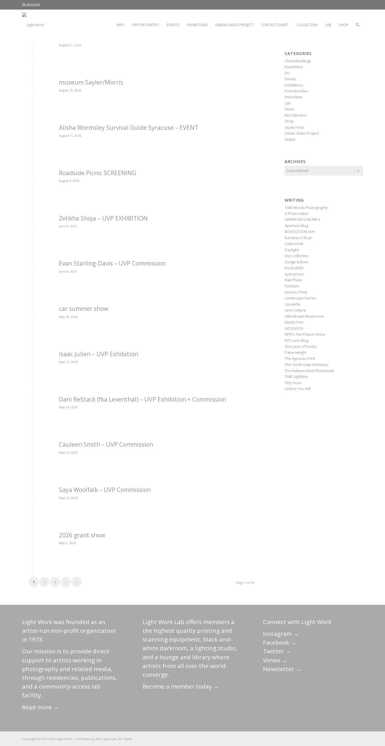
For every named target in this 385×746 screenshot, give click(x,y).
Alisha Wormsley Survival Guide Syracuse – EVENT (128, 128)
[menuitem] (31, 4)
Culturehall (294, 243)
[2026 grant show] (33, 544)
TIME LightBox (296, 376)
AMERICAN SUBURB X (302, 219)
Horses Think (296, 292)
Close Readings (298, 60)
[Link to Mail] (308, 738)
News (289, 109)
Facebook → (280, 642)
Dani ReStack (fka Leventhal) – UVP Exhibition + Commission (142, 399)
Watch (290, 139)
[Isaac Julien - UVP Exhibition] (33, 363)
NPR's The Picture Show (305, 334)
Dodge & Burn (296, 261)
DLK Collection (297, 255)
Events (290, 78)
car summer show (83, 309)
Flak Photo (293, 279)
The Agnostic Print (300, 358)
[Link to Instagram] (333, 738)
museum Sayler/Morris (91, 82)
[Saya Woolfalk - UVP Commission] (33, 499)
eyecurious (294, 274)
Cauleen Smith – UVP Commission (106, 444)
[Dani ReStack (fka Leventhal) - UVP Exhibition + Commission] (33, 408)
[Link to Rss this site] (359, 738)
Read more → (40, 707)
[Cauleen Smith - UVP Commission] (33, 453)
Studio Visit (294, 127)
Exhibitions (294, 85)
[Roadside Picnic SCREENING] (33, 182)
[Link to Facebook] (325, 738)
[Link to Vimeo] (342, 738)
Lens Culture (295, 310)
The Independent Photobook (309, 370)
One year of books (301, 346)
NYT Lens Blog (296, 340)
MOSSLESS (294, 328)
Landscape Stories (301, 297)
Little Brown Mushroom (304, 316)
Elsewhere (294, 66)
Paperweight (295, 352)
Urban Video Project (302, 133)
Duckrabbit (294, 267)
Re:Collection (296, 115)
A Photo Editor (297, 213)
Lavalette (292, 304)
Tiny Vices (293, 382)
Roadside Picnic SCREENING (97, 173)
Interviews (293, 96)
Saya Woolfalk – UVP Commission (105, 490)
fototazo (292, 285)
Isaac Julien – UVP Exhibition (98, 354)
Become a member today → (181, 686)
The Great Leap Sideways (307, 364)
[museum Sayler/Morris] (33, 91)
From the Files (296, 90)
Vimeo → (275, 660)
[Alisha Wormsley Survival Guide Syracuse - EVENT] (33, 137)
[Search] (357, 24)
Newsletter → (282, 669)
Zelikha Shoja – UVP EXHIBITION (103, 218)
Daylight (291, 249)
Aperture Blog (296, 225)
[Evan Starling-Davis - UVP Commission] (33, 272)
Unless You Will (298, 388)
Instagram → (281, 634)
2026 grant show (82, 535)
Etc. (287, 72)
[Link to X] (316, 738)
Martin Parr (294, 322)
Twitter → (277, 651)
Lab (288, 103)
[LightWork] (33, 24)
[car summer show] (33, 318)
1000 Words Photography (306, 207)
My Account (31, 4)
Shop (289, 121)
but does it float (298, 237)
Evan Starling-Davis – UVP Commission (112, 263)
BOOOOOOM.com (300, 231)
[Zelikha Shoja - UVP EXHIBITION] (33, 227)
